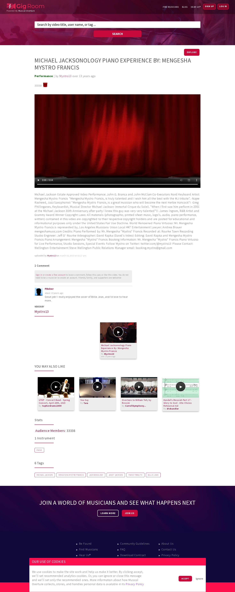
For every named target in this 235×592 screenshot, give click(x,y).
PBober (49, 288)
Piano (39, 450)
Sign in (39, 275)
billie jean (153, 475)
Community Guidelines (135, 543)
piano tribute (135, 475)
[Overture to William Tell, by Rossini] (139, 387)
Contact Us (168, 549)
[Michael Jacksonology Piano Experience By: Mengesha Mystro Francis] (118, 332)
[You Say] (97, 387)
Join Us (129, 513)
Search (117, 34)
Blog (185, 7)
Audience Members (50, 431)
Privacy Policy (170, 555)
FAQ (122, 549)
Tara (86, 403)
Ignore (199, 578)
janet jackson (116, 475)
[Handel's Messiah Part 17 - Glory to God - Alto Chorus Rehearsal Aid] (180, 387)
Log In (223, 6)
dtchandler (173, 409)
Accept (185, 578)
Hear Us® (196, 7)
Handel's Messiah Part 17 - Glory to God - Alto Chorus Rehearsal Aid (178, 403)
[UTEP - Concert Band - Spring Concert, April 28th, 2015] (56, 387)
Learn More (108, 513)
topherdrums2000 (52, 406)
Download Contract (133, 555)
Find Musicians (171, 7)
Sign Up (209, 6)
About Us (167, 543)
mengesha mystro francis (71, 475)
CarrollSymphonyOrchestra (136, 406)
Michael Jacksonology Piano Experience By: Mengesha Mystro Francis (116, 348)
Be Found (85, 543)
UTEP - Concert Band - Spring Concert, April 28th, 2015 (54, 401)
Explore (192, 52)
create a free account (55, 275)
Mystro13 (65, 76)
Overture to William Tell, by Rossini (136, 401)
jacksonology (96, 475)
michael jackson (45, 475)
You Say (84, 400)
